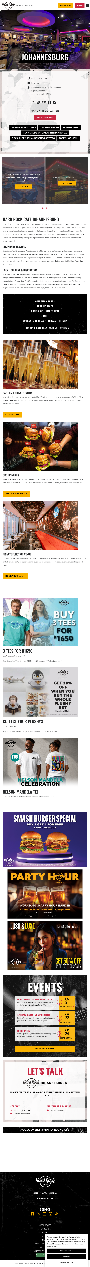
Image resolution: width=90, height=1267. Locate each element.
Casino (53, 1193)
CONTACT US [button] (12, 414)
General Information (22, 1113)
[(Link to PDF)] (45, 525)
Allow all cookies (66, 1251)
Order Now (65, 5)
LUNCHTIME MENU (49, 127)
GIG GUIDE (23, 186)
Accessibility (45, 1232)
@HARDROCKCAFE (55, 1130)
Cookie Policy (53, 1246)
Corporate (45, 1225)
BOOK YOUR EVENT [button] (15, 576)
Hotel (44, 1193)
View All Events (45, 1048)
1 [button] (42, 208)
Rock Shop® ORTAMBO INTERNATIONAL (46, 132)
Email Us (35, 83)
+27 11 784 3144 (39, 78)
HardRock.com (45, 1198)
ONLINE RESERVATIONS (24, 127)
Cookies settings (66, 1262)
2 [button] (46, 208)
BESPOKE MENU (71, 127)
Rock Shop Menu (69, 138)
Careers (45, 1229)
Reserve (79, 5)
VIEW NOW (66, 183)
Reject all (66, 1257)
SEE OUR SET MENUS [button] (16, 493)
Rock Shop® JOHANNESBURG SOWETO (34, 138)
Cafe (35, 1193)
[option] (23, 180)
